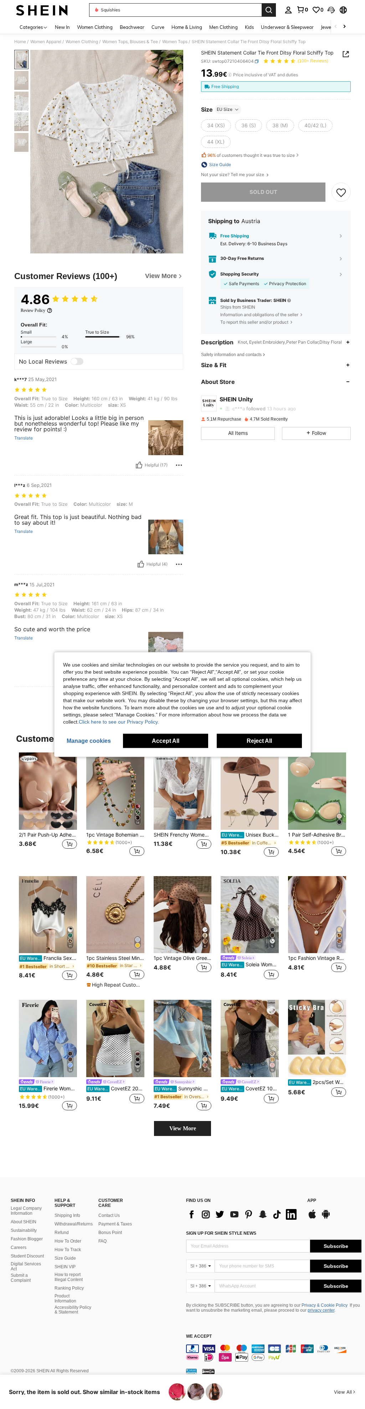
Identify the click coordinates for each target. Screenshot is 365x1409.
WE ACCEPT (199, 1336)
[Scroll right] (344, 27)
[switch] (77, 361)
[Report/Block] (179, 465)
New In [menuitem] (62, 27)
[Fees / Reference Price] (230, 74)
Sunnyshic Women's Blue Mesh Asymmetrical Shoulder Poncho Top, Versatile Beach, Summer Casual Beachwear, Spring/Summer (183, 1088)
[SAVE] (341, 192)
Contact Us (109, 1215)
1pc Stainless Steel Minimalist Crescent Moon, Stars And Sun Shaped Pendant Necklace (115, 958)
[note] (114, 984)
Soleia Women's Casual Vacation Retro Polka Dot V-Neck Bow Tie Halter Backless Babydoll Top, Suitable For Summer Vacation (250, 964)
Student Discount (27, 1256)
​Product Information (65, 1298)
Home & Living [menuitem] (186, 27)
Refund (62, 1232)
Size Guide (65, 1258)
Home (20, 41)
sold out (263, 192)
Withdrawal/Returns (74, 1224)
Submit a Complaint (21, 1278)
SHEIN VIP (65, 1266)
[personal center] (288, 10)
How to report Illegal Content (69, 1277)
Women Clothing (82, 41)
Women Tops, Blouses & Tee (130, 41)
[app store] (312, 1217)
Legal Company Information (26, 1211)
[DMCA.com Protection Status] (208, 1371)
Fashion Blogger (27, 1238)
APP (311, 1200)
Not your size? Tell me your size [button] (233, 174)
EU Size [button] (224, 109)
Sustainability (24, 1230)
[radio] (216, 125)
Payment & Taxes (115, 1224)
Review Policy (33, 310)
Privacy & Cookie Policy (325, 1305)
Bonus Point (110, 1232)
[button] (331, 10)
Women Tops (174, 41)
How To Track (68, 1249)
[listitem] (48, 809)
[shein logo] (42, 10)
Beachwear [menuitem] (132, 27)
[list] (243, 1214)
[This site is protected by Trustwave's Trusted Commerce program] (191, 1371)
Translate (23, 438)
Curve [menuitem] (157, 27)
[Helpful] (139, 465)
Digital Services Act (26, 1266)
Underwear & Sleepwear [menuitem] (287, 27)
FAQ (102, 1241)
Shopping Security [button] (239, 274)
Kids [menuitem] (249, 27)
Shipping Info (67, 1215)
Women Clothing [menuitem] (95, 27)
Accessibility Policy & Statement (73, 1310)
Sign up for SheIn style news (221, 1233)
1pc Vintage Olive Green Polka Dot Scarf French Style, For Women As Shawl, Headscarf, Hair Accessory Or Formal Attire (183, 958)
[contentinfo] (273, 1353)
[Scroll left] (335, 27)
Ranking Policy (69, 1288)
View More (182, 1128)
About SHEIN (23, 1221)
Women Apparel (45, 41)
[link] (302, 9)
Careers (18, 1247)
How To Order (68, 1241)
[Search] (269, 10)
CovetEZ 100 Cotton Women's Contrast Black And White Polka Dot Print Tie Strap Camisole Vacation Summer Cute (250, 1088)
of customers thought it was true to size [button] (251, 155)
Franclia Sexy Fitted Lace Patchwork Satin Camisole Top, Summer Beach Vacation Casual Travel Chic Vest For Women (48, 958)
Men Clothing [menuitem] (223, 27)
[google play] (326, 1217)
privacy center (321, 1310)
